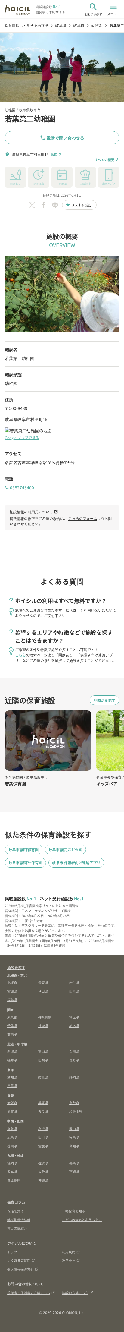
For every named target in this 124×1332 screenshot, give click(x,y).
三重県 (12, 1085)
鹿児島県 (13, 1180)
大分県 (43, 1171)
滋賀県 (12, 1111)
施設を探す (16, 967)
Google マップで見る (22, 437)
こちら (20, 654)
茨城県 (43, 1025)
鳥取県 (12, 1128)
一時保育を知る (73, 1210)
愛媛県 (43, 1145)
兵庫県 (43, 1102)
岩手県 (74, 982)
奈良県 (43, 1111)
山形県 (74, 991)
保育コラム (16, 1201)
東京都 (12, 1016)
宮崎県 (74, 1171)
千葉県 (12, 1025)
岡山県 (74, 1128)
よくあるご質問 (18, 1260)
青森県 (43, 982)
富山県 (43, 1051)
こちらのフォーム (82, 518)
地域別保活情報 (18, 1219)
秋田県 (43, 991)
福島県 (12, 999)
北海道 (12, 982)
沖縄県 (43, 1180)
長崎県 (74, 1162)
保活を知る (15, 1210)
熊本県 (12, 1171)
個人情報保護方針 (20, 1269)
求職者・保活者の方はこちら (28, 1292)
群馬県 (12, 1033)
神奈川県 (44, 1016)
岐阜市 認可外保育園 (25, 862)
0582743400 (19, 487)
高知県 (74, 1145)
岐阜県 (43, 1077)
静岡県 (74, 1077)
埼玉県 (74, 1016)
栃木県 (74, 1025)
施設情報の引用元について (34, 511)
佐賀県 (43, 1162)
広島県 (12, 1137)
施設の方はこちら (75, 1292)
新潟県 (12, 1051)
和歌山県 (75, 1111)
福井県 (12, 1059)
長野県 (74, 1059)
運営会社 (68, 1260)
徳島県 (74, 1137)
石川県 (74, 1051)
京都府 (74, 1102)
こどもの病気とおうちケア (82, 1219)
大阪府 (12, 1102)
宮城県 (12, 991)
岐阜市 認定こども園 (65, 849)
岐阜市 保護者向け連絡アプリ (76, 862)
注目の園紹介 (17, 1228)
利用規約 (68, 1251)
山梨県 (43, 1059)
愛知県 (12, 1077)
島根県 (43, 1128)
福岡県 (12, 1162)
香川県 (12, 1145)
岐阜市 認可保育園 (24, 849)
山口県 (43, 1137)
